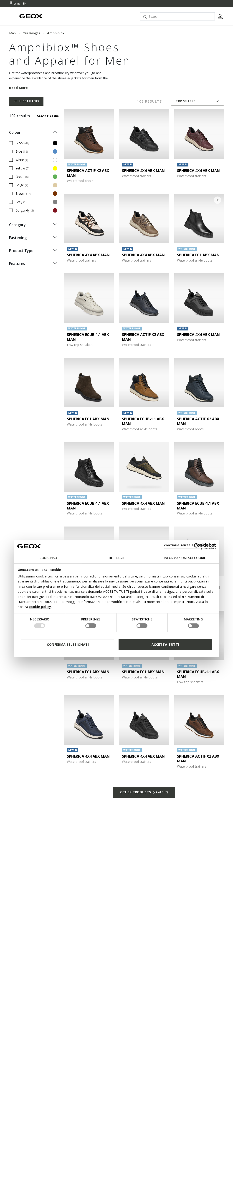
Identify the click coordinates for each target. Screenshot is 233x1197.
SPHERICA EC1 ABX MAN (198, 254)
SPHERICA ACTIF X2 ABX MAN (88, 173)
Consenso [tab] (48, 558)
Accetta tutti (165, 644)
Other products (144, 792)
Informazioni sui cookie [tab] (185, 558)
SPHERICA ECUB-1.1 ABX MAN (88, 337)
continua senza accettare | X (189, 545)
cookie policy (40, 607)
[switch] (90, 625)
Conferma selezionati (68, 644)
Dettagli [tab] (116, 558)
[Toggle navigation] (12, 16)
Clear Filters (48, 116)
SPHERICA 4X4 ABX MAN (143, 170)
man (12, 33)
